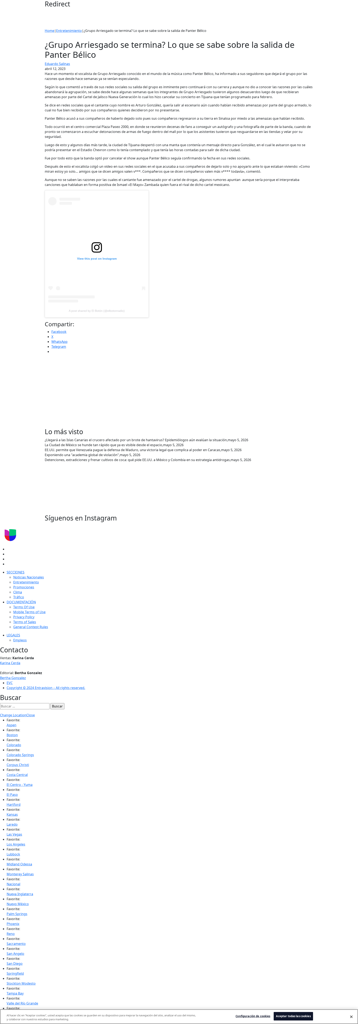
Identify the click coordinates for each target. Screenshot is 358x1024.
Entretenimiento (69, 30)
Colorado (14, 745)
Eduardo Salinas (57, 63)
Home (49, 30)
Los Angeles (16, 844)
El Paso (12, 794)
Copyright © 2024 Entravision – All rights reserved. (46, 687)
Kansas (12, 814)
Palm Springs (17, 914)
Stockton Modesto (21, 983)
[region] (179, 1016)
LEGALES (13, 635)
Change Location (13, 715)
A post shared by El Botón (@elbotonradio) (97, 310)
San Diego (15, 963)
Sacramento (16, 943)
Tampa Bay (15, 993)
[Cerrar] (351, 1016)
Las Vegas (14, 834)
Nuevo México (18, 904)
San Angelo (15, 953)
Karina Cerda (10, 663)
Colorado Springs (20, 755)
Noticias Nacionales (28, 577)
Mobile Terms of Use (29, 612)
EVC (10, 683)
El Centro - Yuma (20, 784)
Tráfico (18, 597)
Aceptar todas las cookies (293, 1016)
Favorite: (13, 720)
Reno (11, 933)
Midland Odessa (19, 864)
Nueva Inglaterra (20, 894)
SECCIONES (15, 572)
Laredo (12, 824)
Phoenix (13, 924)
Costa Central (17, 774)
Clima (17, 592)
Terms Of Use (24, 607)
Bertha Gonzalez (13, 678)
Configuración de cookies (253, 1016)
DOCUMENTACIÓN (21, 602)
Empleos (20, 640)
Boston (12, 735)
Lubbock (13, 854)
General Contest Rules (30, 627)
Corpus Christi (18, 765)
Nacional (13, 884)
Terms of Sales (24, 622)
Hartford (14, 804)
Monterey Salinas (20, 874)
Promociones (23, 587)
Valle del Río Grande (22, 1003)
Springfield (15, 973)
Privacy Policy (23, 617)
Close (30, 715)
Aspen (11, 725)
